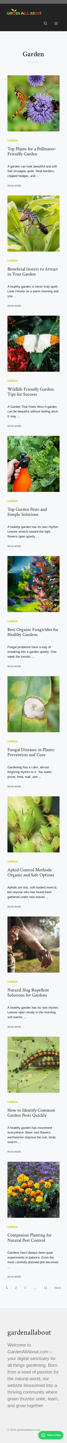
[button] (45, 23)
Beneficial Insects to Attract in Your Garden (32, 271)
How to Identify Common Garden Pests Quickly (31, 1113)
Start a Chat (53, 1435)
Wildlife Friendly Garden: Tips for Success (31, 392)
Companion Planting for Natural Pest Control (29, 1237)
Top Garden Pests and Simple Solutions (27, 512)
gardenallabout (29, 1332)
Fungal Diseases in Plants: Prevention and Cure (31, 752)
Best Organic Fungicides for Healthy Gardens (32, 632)
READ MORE (14, 185)
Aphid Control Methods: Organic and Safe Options (30, 872)
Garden (12, 140)
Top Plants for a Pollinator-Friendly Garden (31, 151)
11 (45, 1288)
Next (58, 1288)
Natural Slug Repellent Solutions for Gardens (28, 992)
